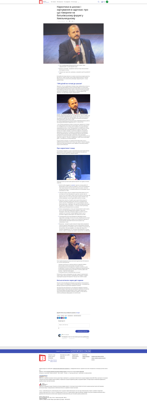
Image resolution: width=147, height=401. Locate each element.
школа (62, 315)
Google (78, 312)
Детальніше (50, 357)
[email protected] (43, 398)
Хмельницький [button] (46, 2)
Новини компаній (85, 356)
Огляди (83, 358)
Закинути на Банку (73, 307)
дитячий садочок (77, 315)
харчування (70, 315)
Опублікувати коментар (82, 331)
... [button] (78, 2)
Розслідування (67, 1)
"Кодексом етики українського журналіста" (61, 368)
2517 (73, 21)
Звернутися (62, 357)
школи (73, 185)
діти (66, 315)
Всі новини (53, 1)
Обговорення (60, 1)
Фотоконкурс (74, 1)
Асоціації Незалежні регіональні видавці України (57, 371)
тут (39, 370)
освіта (58, 315)
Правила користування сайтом (97, 356)
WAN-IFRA (82, 371)
